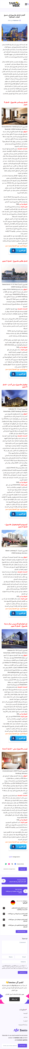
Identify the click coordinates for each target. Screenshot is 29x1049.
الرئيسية (25, 1013)
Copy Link (22, 869)
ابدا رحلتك (14, 999)
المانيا (10, 856)
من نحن (25, 1017)
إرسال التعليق (23, 972)
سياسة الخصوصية (23, 1024)
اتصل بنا (25, 1021)
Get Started (22, 1045)
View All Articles (21, 931)
